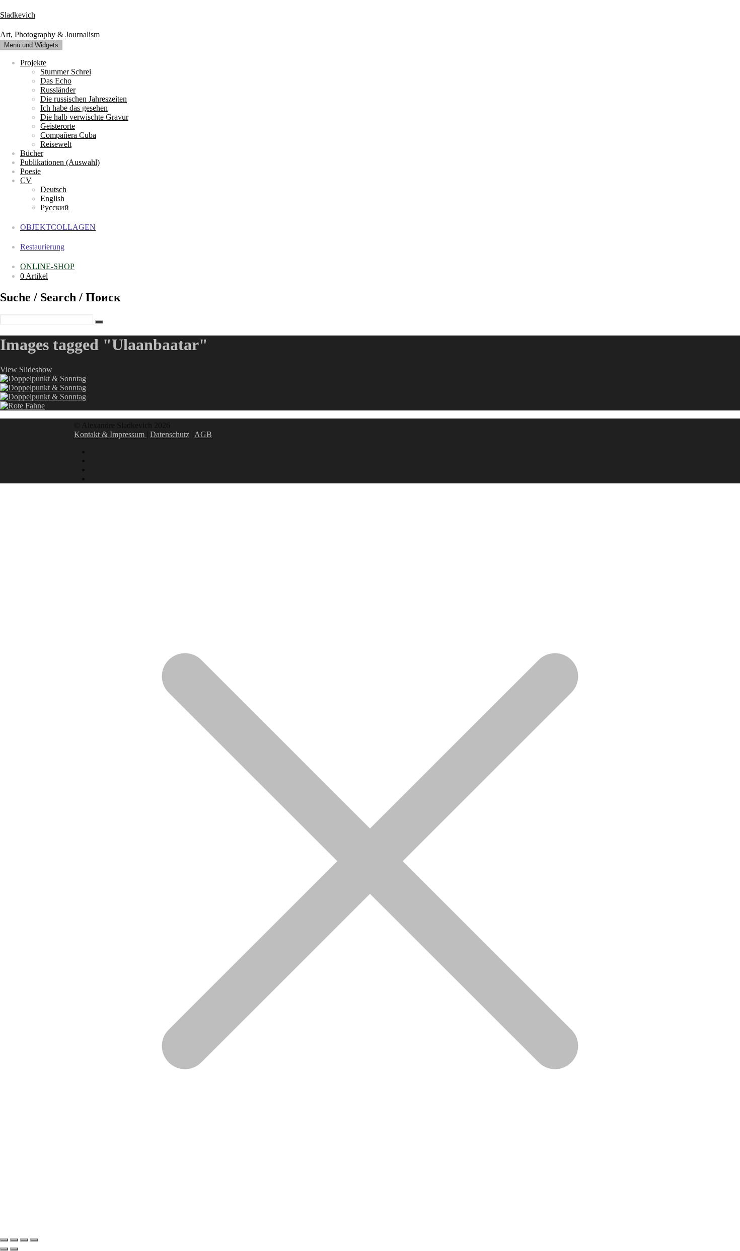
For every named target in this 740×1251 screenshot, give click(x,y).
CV (26, 180)
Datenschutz (169, 434)
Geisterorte (57, 126)
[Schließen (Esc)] (34, 1239)
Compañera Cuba (68, 135)
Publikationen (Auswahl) (60, 162)
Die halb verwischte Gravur (84, 117)
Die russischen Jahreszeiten (83, 99)
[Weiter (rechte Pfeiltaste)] (14, 1248)
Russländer (58, 90)
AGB (203, 434)
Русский (54, 207)
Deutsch (53, 189)
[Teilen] (24, 1239)
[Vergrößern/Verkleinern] (4, 1239)
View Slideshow (26, 369)
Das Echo (55, 80)
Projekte (33, 62)
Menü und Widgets (31, 45)
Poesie (30, 171)
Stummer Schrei (65, 71)
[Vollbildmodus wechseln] (14, 1239)
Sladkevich (17, 15)
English (52, 198)
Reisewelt (55, 144)
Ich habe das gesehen (74, 108)
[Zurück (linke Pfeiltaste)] (4, 1248)
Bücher (31, 153)
